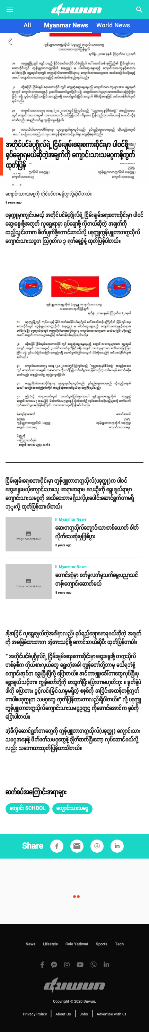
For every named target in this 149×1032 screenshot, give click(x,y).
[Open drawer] (9, 9)
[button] (28, 808)
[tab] (27, 26)
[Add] (56, 846)
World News (113, 25)
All (27, 25)
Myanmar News (66, 25)
